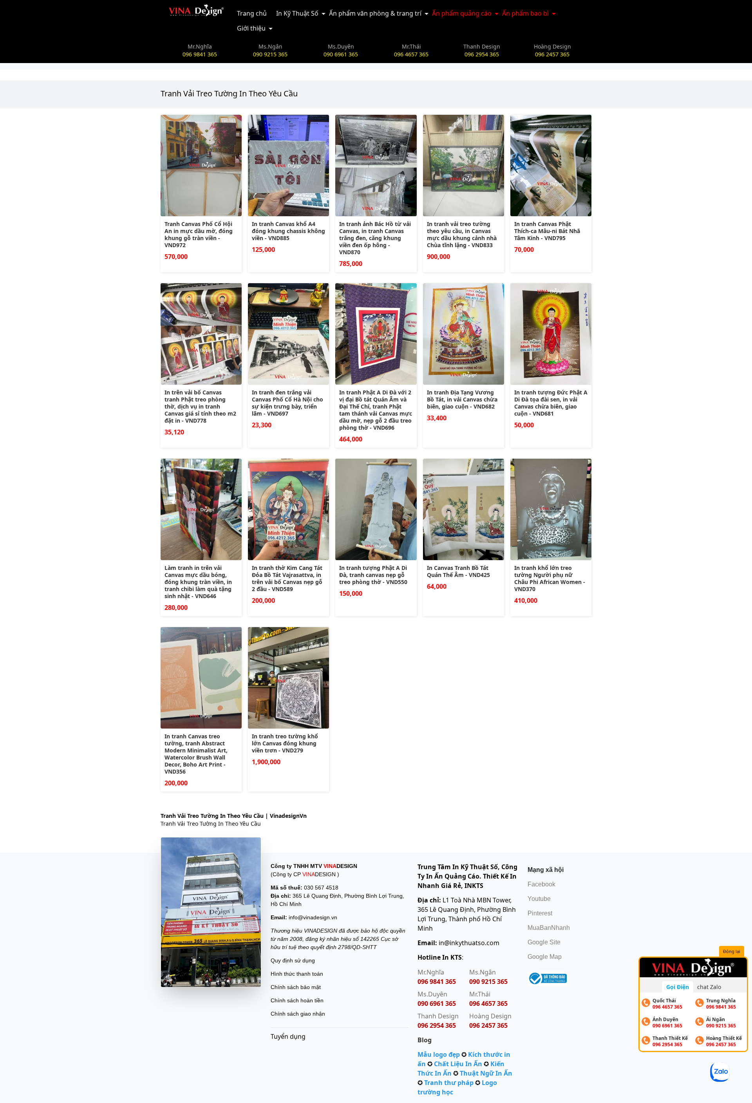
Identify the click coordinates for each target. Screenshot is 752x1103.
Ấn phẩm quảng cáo (462, 13)
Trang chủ (252, 13)
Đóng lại (731, 951)
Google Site (544, 942)
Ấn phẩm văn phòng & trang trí (375, 13)
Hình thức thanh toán (297, 974)
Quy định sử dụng (293, 960)
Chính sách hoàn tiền (297, 1000)
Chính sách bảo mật (296, 987)
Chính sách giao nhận (298, 1014)
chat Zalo (709, 987)
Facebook (541, 884)
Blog (425, 1040)
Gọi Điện (677, 987)
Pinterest (540, 913)
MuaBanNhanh (549, 927)
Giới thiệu (251, 28)
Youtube (539, 898)
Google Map (545, 956)
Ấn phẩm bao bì (525, 13)
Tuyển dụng (288, 1036)
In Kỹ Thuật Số (297, 13)
